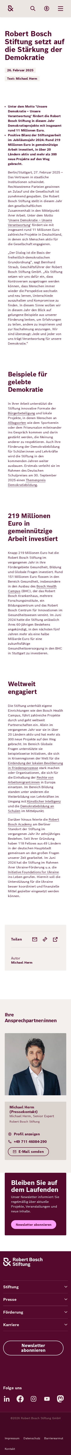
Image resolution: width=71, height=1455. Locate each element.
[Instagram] (33, 1398)
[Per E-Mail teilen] (34, 939)
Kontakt (10, 1449)
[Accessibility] (47, 8)
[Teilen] (55, 939)
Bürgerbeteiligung (21, 413)
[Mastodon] (60, 1398)
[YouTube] (46, 1398)
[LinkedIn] (6, 1398)
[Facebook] (20, 1398)
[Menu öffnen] (60, 8)
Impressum (12, 1438)
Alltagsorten (17, 423)
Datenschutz (31, 1438)
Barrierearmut (53, 1438)
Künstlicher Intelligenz (44, 801)
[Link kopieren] (45, 939)
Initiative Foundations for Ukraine (33, 872)
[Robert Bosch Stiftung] (23, 1266)
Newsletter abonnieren (33, 1225)
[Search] (33, 8)
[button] (35, 1287)
